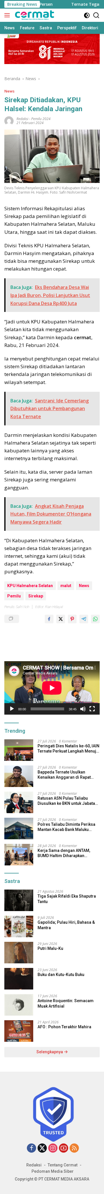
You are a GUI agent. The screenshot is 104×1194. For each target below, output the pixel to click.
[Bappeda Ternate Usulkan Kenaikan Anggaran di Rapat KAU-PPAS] (18, 776)
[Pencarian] (96, 15)
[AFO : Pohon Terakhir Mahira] (18, 1031)
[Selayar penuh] (92, 709)
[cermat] (34, 15)
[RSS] (74, 1148)
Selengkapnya (50, 1052)
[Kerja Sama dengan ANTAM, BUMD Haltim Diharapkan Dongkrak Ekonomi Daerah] (18, 854)
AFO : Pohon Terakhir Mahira (64, 1027)
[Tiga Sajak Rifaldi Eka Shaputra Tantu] (18, 900)
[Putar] (12, 709)
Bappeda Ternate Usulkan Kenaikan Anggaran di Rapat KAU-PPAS (64, 775)
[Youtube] (63, 1148)
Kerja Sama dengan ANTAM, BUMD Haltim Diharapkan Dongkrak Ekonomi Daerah (64, 853)
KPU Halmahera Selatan (30, 585)
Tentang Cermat (62, 1165)
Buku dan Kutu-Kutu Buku (61, 974)
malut (65, 585)
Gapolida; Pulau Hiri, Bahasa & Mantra (66, 925)
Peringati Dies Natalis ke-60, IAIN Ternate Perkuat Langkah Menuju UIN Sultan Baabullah (68, 749)
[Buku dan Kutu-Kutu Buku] (18, 978)
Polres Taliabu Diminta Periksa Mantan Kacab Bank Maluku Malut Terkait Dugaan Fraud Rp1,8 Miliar (66, 827)
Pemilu (14, 596)
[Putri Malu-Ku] (18, 952)
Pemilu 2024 (41, 118)
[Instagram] (52, 1148)
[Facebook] (31, 1148)
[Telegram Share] (83, 619)
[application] (52, 688)
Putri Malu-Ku (50, 948)
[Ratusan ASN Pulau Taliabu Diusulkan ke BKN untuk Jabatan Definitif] (18, 802)
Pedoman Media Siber (52, 1171)
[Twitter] (42, 1148)
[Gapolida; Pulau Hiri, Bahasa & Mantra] (18, 926)
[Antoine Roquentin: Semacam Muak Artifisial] (18, 1005)
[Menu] (8, 15)
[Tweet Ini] (60, 619)
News (9, 91)
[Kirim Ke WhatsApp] (95, 619)
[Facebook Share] (49, 619)
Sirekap (35, 596)
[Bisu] (83, 709)
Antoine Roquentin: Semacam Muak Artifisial (66, 1003)
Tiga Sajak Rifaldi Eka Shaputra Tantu (67, 899)
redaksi (22, 118)
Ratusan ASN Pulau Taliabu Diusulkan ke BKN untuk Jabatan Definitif (67, 801)
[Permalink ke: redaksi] (9, 120)
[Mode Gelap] (86, 15)
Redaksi (34, 1165)
